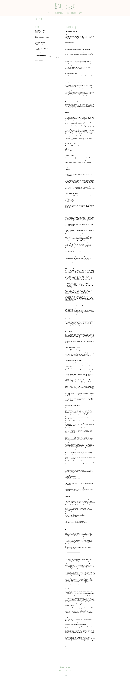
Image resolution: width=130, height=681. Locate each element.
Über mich (73, 13)
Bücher (67, 13)
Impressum (65, 675)
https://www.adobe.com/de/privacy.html (75, 583)
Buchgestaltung (59, 13)
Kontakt (81, 13)
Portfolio (49, 13)
